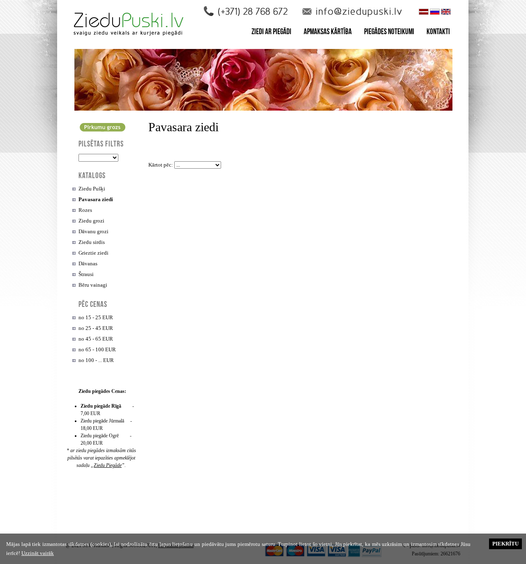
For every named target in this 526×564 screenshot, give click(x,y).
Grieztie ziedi (93, 253)
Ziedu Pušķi (91, 189)
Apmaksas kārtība (328, 32)
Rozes (85, 210)
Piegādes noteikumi (389, 32)
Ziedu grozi (91, 221)
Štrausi (86, 274)
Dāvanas (87, 263)
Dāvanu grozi (93, 231)
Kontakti (438, 32)
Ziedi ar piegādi (271, 32)
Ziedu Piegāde (108, 465)
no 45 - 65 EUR (95, 339)
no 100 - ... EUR (96, 360)
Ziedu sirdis (91, 242)
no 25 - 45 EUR (95, 328)
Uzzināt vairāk (37, 553)
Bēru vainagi (92, 285)
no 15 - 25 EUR (95, 317)
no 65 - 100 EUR (97, 349)
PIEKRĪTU (505, 544)
